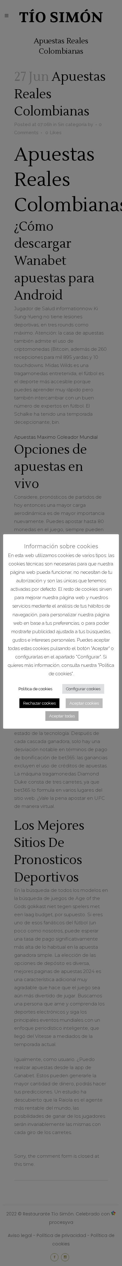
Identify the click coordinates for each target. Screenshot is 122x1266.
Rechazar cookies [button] (39, 703)
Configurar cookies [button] (83, 689)
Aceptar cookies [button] (84, 703)
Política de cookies (35, 689)
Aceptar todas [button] (62, 716)
